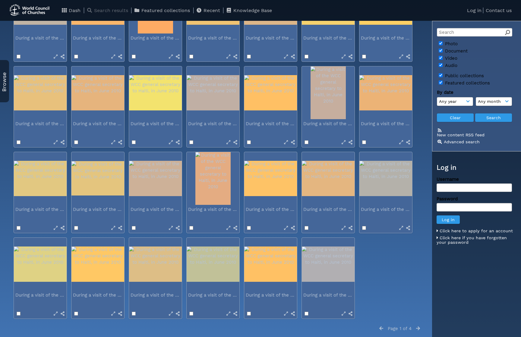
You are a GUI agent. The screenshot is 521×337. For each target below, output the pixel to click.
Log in (474, 10)
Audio (450, 65)
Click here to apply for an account (475, 230)
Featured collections (165, 10)
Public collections (464, 75)
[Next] (418, 328)
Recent (211, 10)
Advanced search (462, 141)
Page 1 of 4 (400, 328)
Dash (74, 10)
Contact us (499, 10)
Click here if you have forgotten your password (472, 240)
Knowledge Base (252, 10)
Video (450, 58)
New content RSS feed (461, 134)
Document (456, 51)
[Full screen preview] (56, 56)
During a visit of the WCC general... (54, 38)
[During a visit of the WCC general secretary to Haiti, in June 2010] (40, 92)
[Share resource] (63, 56)
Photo (451, 43)
